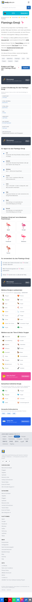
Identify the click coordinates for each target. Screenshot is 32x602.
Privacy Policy (5, 570)
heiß (14, 413)
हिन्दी (27, 441)
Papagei (5, 300)
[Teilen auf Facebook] (2, 600)
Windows (4, 526)
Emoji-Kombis (5, 542)
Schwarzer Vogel (23, 323)
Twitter (3, 528)
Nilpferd (5, 344)
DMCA (3, 575)
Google (4, 521)
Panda (20, 348)
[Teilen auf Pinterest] (10, 600)
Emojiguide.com (5, 17)
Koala (20, 360)
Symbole (4, 475)
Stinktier (20, 368)
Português (19, 439)
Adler (20, 300)
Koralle (20, 340)
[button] (16, 97)
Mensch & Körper (6, 493)
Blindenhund (7, 364)
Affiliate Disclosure (6, 572)
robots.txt (9, 589)
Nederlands (12, 439)
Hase (5, 356)
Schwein (21, 398)
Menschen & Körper (7, 467)
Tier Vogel (23, 17)
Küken (5, 311)
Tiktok (3, 535)
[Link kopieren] (26, 600)
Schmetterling (7, 340)
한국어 (16, 441)
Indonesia (5, 444)
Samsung (4, 531)
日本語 (11, 441)
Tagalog (12, 444)
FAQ (3, 559)
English (4, 436)
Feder (20, 304)
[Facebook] (3, 461)
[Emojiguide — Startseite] (3, 451)
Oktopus (5, 348)
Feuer (5, 398)
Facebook (4, 524)
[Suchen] (29, 7)
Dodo (5, 319)
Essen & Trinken (6, 484)
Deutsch (17, 436)
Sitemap (3, 589)
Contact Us (4, 577)
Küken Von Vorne (8, 323)
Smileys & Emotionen (7, 479)
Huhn (20, 308)
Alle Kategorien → (6, 512)
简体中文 (5, 441)
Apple (3, 519)
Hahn (20, 319)
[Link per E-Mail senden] (30, 600)
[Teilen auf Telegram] (18, 600)
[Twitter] (6, 461)
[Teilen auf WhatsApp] (14, 600)
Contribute (4, 565)
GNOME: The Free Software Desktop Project (13, 580)
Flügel (20, 315)
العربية (22, 441)
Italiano (4, 439)
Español (10, 436)
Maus (20, 364)
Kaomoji (4, 556)
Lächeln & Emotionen (7, 505)
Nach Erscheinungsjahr (8, 547)
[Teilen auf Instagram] (22, 600)
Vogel (5, 327)
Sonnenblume (22, 356)
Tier (28, 58)
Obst (3, 413)
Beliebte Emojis (6, 552)
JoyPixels (4, 533)
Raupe (5, 368)
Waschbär (6, 336)
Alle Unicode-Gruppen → (8, 487)
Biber (20, 352)
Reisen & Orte (5, 477)
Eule (4, 304)
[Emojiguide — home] (8, 2)
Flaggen (4, 470)
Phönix (20, 296)
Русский (26, 439)
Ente (4, 308)
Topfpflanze (21, 336)
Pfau (19, 327)
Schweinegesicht (23, 402)
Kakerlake (21, 344)
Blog (3, 554)
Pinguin (5, 296)
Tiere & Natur (15, 17)
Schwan (20, 311)
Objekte (4, 472)
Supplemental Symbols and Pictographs (12, 133)
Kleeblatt (6, 352)
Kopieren (25, 67)
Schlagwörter (5, 544)
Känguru (5, 360)
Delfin (5, 402)
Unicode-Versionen (7, 549)
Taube (5, 315)
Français (23, 436)
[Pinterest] (9, 461)
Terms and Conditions (7, 568)
